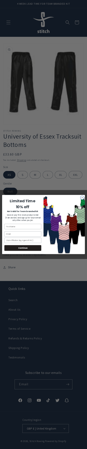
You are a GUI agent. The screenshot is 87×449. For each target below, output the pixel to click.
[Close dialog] (82, 198)
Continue (22, 248)
